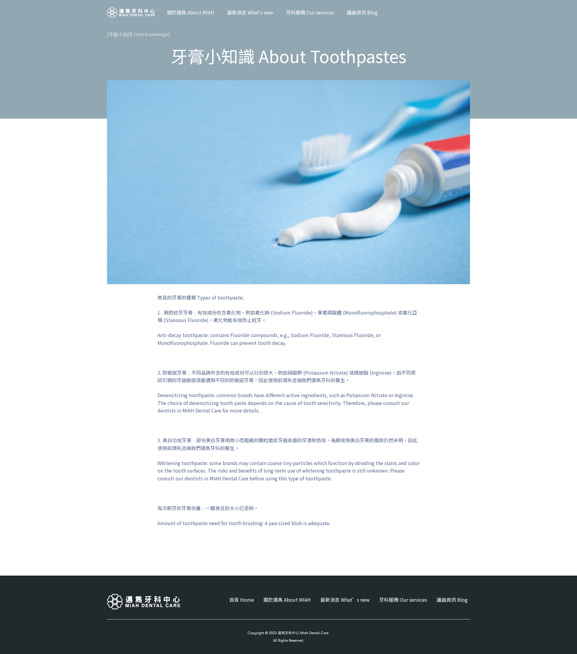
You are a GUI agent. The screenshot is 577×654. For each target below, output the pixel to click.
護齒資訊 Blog (362, 12)
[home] (131, 12)
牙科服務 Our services (310, 12)
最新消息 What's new (250, 12)
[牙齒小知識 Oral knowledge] (138, 34)
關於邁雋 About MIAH (190, 12)
